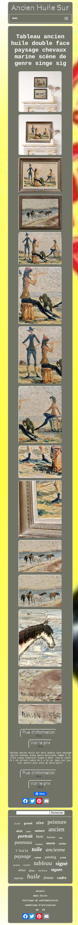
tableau (43, 863)
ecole (16, 865)
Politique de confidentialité (40, 900)
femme (49, 878)
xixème (62, 843)
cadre (61, 877)
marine (18, 878)
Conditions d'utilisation (40, 905)
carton (37, 857)
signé (61, 863)
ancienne (55, 849)
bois (39, 836)
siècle (19, 831)
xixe (40, 822)
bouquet (39, 844)
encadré (26, 865)
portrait (25, 836)
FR (43, 910)
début (22, 870)
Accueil (40, 891)
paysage (22, 856)
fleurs (32, 870)
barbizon (42, 870)
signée (56, 869)
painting (50, 857)
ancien (56, 829)
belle (61, 838)
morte (50, 843)
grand (28, 823)
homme (51, 837)
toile (37, 849)
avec (28, 832)
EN (37, 910)
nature (40, 831)
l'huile (21, 851)
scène (63, 857)
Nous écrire (40, 896)
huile (33, 876)
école (17, 823)
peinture (57, 822)
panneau (23, 842)
